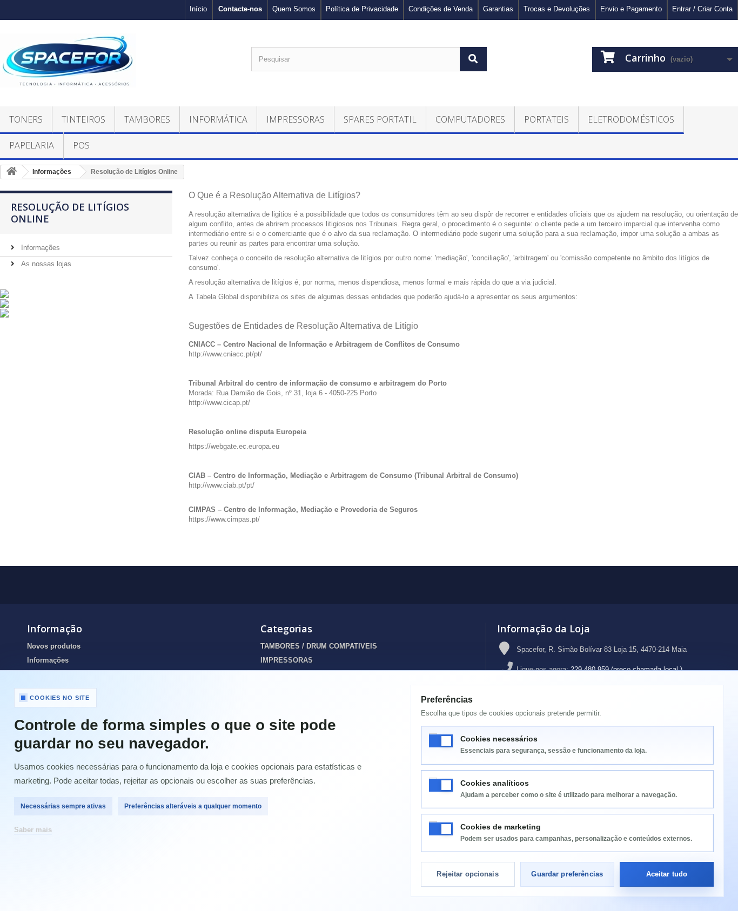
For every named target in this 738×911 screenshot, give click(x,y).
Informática (218, 119)
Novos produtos (53, 646)
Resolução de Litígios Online (70, 212)
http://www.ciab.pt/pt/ (221, 485)
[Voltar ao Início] (11, 172)
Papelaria (31, 145)
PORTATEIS (546, 119)
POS (81, 145)
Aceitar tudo (667, 874)
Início (198, 9)
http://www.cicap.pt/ (219, 403)
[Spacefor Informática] (117, 60)
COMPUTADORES (470, 119)
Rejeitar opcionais (467, 874)
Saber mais (33, 830)
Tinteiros (83, 119)
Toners (26, 119)
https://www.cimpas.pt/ (224, 519)
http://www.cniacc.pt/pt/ (225, 354)
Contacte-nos (240, 9)
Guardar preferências (567, 874)
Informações (39, 248)
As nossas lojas (45, 264)
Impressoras (295, 119)
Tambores (147, 119)
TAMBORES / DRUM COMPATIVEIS (318, 646)
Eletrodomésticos (631, 119)
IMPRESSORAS (286, 660)
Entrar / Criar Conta (702, 9)
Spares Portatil (380, 119)
